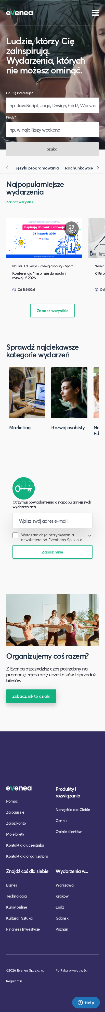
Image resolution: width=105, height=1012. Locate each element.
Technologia (16, 896)
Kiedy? (11, 117)
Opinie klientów (69, 831)
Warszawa (64, 885)
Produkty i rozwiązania (68, 792)
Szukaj (52, 149)
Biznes (11, 885)
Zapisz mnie (52, 552)
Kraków (62, 896)
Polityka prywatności (71, 970)
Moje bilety (15, 834)
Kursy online (16, 907)
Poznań (62, 929)
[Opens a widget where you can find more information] (86, 1003)
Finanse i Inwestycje (23, 929)
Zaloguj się (15, 812)
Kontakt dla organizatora (27, 856)
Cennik (61, 820)
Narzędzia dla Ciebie (73, 809)
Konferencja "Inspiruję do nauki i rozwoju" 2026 (39, 275)
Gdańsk (62, 918)
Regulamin (14, 981)
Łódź (60, 907)
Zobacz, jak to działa (31, 696)
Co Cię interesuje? (19, 93)
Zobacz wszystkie (19, 201)
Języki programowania (37, 168)
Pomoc (12, 801)
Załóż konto (16, 823)
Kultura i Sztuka (19, 918)
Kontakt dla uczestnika (25, 845)
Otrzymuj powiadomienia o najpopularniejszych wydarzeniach (51, 504)
